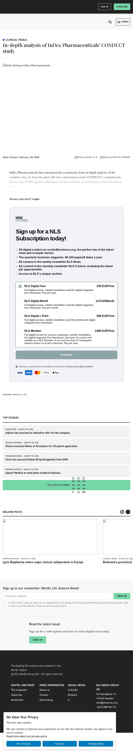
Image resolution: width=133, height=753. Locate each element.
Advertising (46, 700)
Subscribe (122, 6)
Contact (43, 695)
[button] (128, 512)
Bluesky (72, 695)
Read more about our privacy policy (26, 736)
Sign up (122, 596)
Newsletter (17, 700)
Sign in (104, 6)
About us (44, 690)
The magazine (19, 690)
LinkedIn (73, 690)
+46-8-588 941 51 (106, 707)
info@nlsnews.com (107, 702)
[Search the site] (110, 21)
